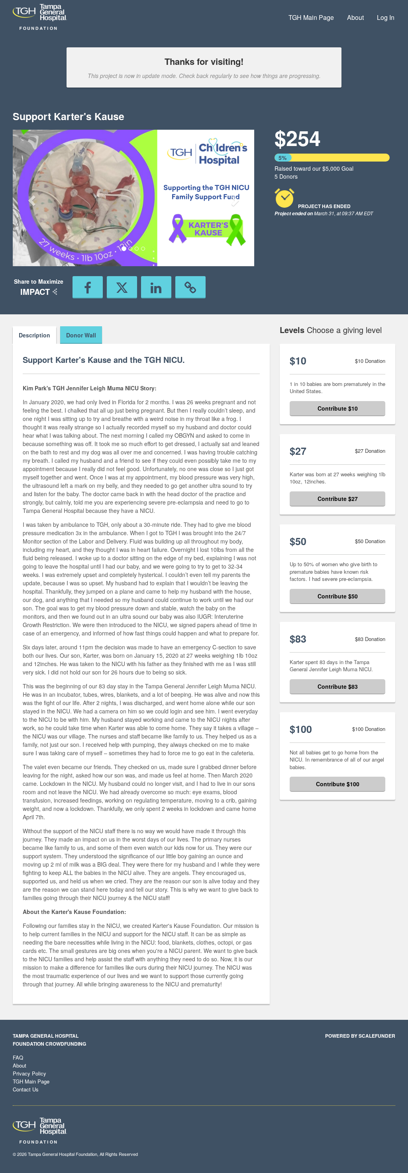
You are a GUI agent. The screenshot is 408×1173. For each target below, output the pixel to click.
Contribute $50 (338, 596)
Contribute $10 (338, 408)
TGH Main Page (311, 17)
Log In (385, 17)
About (355, 17)
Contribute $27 (338, 499)
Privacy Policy (29, 1073)
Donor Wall (81, 335)
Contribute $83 (338, 686)
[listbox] (133, 198)
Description (34, 335)
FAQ (18, 1057)
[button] (31, 197)
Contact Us (26, 1089)
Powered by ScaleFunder (360, 1035)
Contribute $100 (337, 784)
